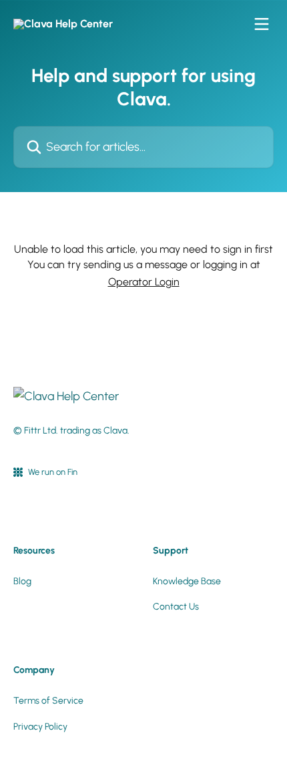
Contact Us (176, 606)
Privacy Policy (40, 726)
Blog (22, 581)
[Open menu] (262, 24)
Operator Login (144, 281)
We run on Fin (52, 472)
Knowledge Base (187, 581)
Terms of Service (48, 700)
